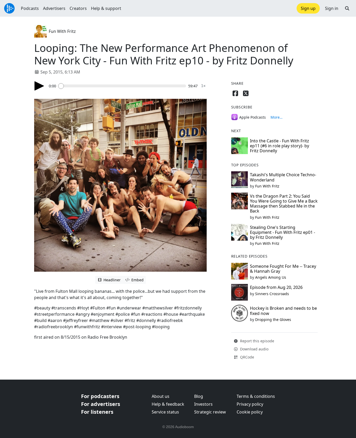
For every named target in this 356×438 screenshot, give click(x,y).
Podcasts (30, 8)
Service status (165, 412)
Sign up (308, 8)
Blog (198, 396)
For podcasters (100, 396)
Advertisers (54, 8)
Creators (78, 8)
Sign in (331, 8)
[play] (39, 85)
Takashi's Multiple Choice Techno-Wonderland (283, 177)
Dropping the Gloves (273, 319)
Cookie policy (250, 412)
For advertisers (100, 403)
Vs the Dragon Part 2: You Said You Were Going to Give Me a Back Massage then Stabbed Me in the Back (284, 203)
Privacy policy (250, 404)
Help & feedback (168, 404)
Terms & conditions (256, 396)
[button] (347, 8)
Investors (203, 404)
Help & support (106, 8)
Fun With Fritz (62, 31)
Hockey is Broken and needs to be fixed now (283, 310)
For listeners (97, 411)
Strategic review (210, 412)
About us (160, 396)
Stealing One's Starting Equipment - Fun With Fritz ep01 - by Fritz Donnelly (282, 232)
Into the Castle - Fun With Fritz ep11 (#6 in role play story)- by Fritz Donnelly (279, 146)
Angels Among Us (270, 277)
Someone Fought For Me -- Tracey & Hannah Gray (283, 268)
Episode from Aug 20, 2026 (276, 287)
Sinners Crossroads (272, 293)
